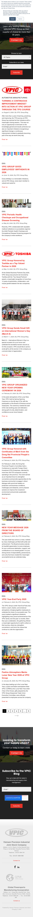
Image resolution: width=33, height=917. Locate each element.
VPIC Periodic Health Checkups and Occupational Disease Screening (15, 217)
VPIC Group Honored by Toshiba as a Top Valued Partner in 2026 (13, 263)
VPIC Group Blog (22, 112)
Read (4, 139)
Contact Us (16, 40)
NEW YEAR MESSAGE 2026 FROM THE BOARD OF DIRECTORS (15, 530)
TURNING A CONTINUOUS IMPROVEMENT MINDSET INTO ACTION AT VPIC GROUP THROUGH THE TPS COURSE (16, 105)
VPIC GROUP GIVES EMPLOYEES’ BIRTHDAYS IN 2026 (15, 169)
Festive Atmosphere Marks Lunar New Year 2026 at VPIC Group (15, 675)
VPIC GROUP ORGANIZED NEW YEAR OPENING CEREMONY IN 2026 (14, 387)
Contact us (16, 901)
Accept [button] (12, 19)
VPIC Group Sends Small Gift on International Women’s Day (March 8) (16, 331)
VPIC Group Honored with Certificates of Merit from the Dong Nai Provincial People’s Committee (15, 453)
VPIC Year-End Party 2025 (14, 599)
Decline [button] (20, 19)
